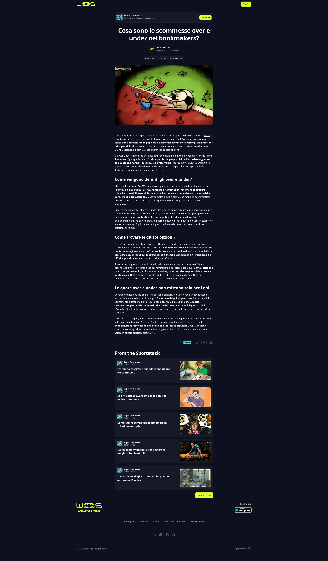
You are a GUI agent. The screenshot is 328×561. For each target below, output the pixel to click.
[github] (173, 534)
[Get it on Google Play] (243, 510)
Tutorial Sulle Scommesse (172, 58)
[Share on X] (197, 342)
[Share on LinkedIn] (210, 342)
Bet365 (142, 186)
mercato (164, 298)
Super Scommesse (132, 362)
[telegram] (167, 534)
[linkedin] (160, 534)
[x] (154, 534)
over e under (150, 58)
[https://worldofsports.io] (86, 4)
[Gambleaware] (244, 549)
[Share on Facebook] (204, 342)
